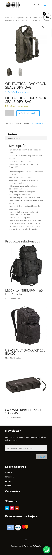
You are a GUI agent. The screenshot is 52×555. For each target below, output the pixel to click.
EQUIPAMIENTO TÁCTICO (26, 18)
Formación (9, 477)
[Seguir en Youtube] (17, 508)
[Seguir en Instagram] (12, 508)
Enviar (41, 456)
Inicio (7, 18)
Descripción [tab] (12, 134)
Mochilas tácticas (38, 123)
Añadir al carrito (28, 113)
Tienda (12, 18)
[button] (43, 27)
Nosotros (8, 472)
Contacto (8, 486)
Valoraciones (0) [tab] (14, 138)
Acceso (8, 481)
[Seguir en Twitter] (7, 508)
